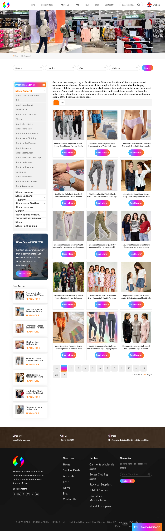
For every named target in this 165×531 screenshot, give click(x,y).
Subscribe (127, 480)
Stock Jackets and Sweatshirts (24, 107)
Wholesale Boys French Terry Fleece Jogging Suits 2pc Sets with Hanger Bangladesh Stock (68, 296)
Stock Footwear (24, 191)
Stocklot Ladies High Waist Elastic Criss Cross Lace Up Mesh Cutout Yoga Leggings (35, 359)
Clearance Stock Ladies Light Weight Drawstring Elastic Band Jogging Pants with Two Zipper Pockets (68, 246)
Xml (110, 522)
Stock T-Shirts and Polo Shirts (27, 98)
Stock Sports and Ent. (27, 214)
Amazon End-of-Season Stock (28, 220)
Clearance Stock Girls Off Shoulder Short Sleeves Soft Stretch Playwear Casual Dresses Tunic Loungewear (102, 296)
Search (147, 67)
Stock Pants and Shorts (27, 133)
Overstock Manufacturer (97, 498)
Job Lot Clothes (98, 490)
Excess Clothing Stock (98, 476)
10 (129, 368)
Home (32, 5)
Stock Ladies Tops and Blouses (26, 116)
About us (65, 5)
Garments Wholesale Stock (101, 466)
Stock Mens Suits (24, 128)
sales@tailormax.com (21, 440)
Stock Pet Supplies (26, 225)
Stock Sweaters (23, 148)
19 (143, 368)
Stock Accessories (25, 186)
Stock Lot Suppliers (100, 484)
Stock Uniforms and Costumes (25, 169)
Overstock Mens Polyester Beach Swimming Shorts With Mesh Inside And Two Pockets (35, 310)
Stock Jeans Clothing (26, 138)
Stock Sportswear (24, 152)
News (87, 5)
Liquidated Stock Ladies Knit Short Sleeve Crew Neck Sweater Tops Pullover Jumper (35, 392)
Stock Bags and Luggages (24, 197)
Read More (32, 299)
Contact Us (23, 273)
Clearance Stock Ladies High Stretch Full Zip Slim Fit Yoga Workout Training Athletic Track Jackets (136, 347)
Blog (97, 5)
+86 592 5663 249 (67, 440)
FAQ (77, 5)
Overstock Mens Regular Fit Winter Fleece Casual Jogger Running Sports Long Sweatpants (35, 294)
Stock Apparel (23, 90)
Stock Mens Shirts (24, 124)
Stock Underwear (24, 162)
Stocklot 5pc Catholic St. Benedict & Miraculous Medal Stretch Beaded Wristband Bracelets (35, 343)
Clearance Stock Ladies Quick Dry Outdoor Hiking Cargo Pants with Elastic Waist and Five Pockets (102, 246)
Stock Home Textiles (27, 203)
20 (56, 374)
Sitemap (102, 522)
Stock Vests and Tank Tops (28, 157)
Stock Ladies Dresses (26, 143)
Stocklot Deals (47, 5)
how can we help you (29, 242)
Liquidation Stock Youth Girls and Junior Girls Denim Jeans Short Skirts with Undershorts (136, 296)
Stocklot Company (100, 506)
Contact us (109, 5)
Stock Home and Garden (24, 208)
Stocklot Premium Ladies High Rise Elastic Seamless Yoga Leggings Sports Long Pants (102, 347)
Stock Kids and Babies (26, 181)
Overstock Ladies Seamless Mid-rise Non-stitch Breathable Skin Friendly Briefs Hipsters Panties (35, 327)
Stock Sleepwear (24, 176)
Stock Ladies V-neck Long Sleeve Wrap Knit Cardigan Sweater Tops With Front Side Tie (35, 376)
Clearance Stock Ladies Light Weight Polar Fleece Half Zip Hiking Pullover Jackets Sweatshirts (34, 408)
